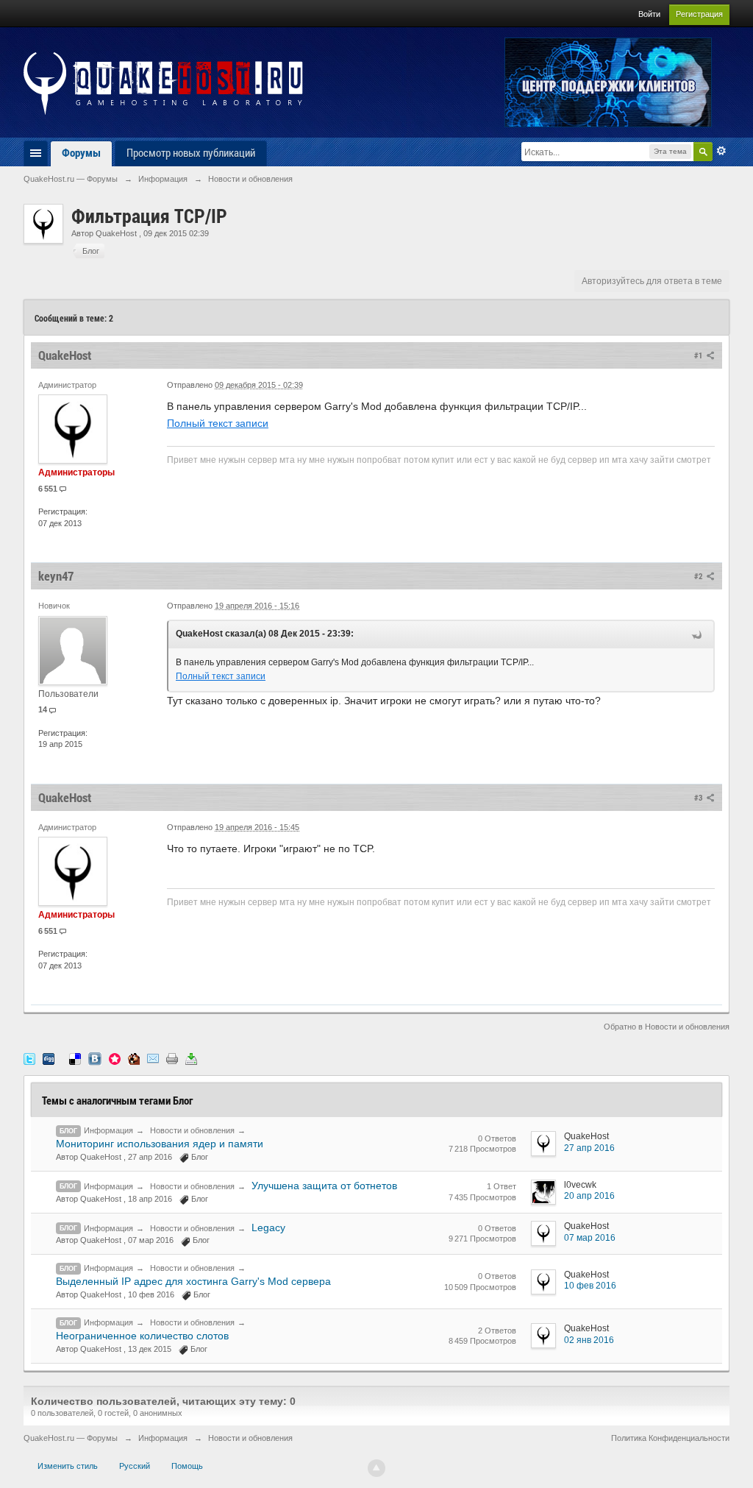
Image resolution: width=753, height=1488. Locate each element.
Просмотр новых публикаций (190, 152)
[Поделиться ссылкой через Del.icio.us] (75, 1057)
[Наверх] (376, 1468)
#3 (699, 797)
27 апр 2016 (589, 1148)
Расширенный (721, 151)
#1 (699, 355)
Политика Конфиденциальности (670, 1438)
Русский (134, 1466)
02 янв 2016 (589, 1340)
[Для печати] (172, 1057)
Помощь (187, 1466)
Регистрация (699, 14)
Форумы (81, 152)
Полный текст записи (217, 423)
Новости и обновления (192, 1130)
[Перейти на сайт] (163, 82)
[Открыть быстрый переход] (36, 153)
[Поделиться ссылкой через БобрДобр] (134, 1057)
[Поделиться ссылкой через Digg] (48, 1057)
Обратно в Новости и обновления (666, 1026)
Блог (68, 1131)
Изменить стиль (68, 1466)
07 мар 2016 (589, 1238)
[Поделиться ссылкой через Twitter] (29, 1057)
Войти (649, 14)
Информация (108, 1130)
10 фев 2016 (590, 1285)
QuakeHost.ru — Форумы (71, 1438)
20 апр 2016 (589, 1196)
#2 (699, 575)
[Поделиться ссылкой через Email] (153, 1057)
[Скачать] (191, 1057)
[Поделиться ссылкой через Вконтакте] (94, 1057)
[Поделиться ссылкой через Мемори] (115, 1057)
